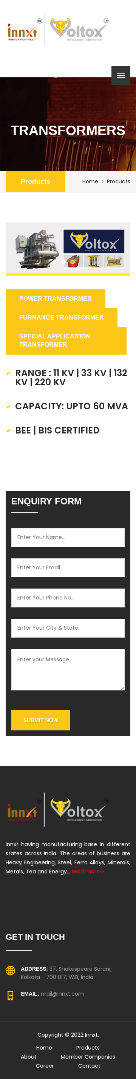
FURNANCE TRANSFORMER (61, 317)
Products (35, 181)
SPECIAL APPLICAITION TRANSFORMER (54, 340)
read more (86, 871)
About (29, 1057)
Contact (89, 1066)
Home (90, 181)
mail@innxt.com (62, 994)
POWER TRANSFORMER (55, 298)
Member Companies (88, 1057)
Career (45, 1066)
